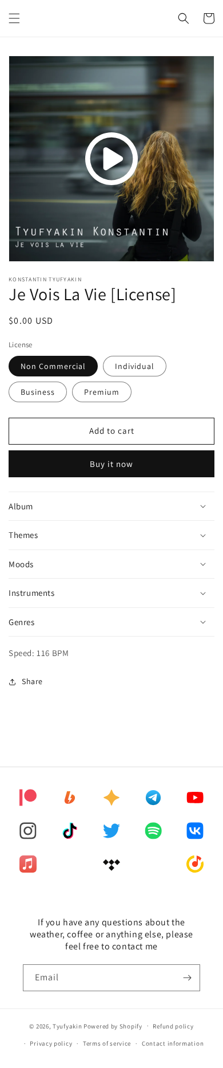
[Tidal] (111, 864)
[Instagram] (28, 830)
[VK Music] (195, 830)
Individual (134, 366)
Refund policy (173, 1026)
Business (38, 392)
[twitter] (111, 830)
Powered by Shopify (112, 1026)
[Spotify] (153, 830)
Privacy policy (51, 1043)
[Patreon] (28, 797)
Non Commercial (53, 366)
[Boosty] (69, 797)
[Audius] (153, 797)
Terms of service (107, 1043)
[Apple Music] (28, 864)
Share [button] (32, 681)
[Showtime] (111, 797)
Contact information (173, 1043)
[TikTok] (69, 830)
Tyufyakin (67, 1026)
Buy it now (111, 463)
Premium (102, 392)
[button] (14, 18)
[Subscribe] (187, 977)
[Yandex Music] (195, 864)
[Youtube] (195, 797)
